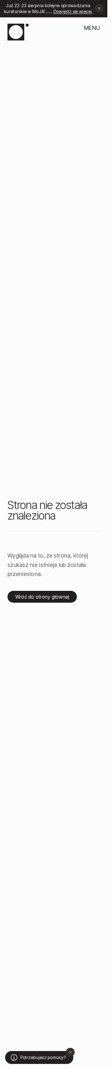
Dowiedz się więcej (71, 11)
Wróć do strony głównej (42, 597)
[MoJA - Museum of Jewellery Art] (18, 32)
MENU (92, 28)
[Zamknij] (70, 1052)
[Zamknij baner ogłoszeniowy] (99, 8)
